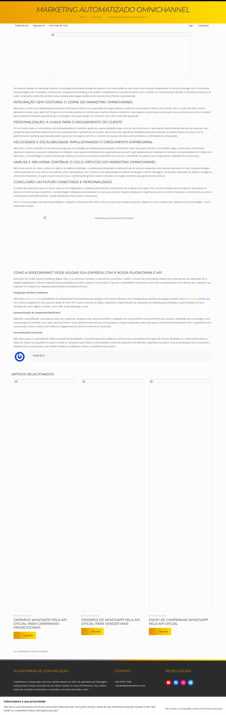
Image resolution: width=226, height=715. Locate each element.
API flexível (192, 298)
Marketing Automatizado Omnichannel (127, 17)
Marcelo (37, 25)
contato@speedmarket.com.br (130, 685)
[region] (113, 706)
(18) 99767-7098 (123, 681)
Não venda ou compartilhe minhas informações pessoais (193, 708)
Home (82, 17)
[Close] (223, 699)
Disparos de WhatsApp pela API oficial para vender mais (110, 622)
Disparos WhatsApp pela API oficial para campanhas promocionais (40, 623)
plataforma (32, 298)
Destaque (97, 17)
